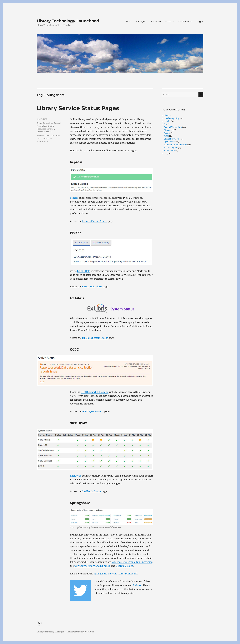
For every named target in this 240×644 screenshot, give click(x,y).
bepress (74, 197)
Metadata (168, 130)
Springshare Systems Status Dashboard (115, 573)
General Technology (173, 127)
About (128, 21)
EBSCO (48, 136)
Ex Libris (56, 136)
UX (165, 153)
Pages (200, 21)
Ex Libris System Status (95, 337)
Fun (165, 124)
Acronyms (141, 21)
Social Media (169, 150)
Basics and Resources (163, 21)
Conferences (185, 21)
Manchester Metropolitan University (132, 562)
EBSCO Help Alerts (92, 286)
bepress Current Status (94, 221)
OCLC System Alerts (93, 411)
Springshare (42, 141)
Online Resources (171, 139)
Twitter (137, 585)
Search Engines (171, 147)
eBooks (167, 121)
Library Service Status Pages (78, 108)
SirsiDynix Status (91, 491)
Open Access (169, 142)
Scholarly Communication (175, 145)
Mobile (167, 133)
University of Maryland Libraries (92, 565)
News (166, 136)
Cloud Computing (45, 123)
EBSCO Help (83, 271)
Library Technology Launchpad (68, 20)
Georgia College (124, 565)
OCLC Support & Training (94, 392)
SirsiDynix (75, 475)
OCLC (39, 138)
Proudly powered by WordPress (80, 632)
